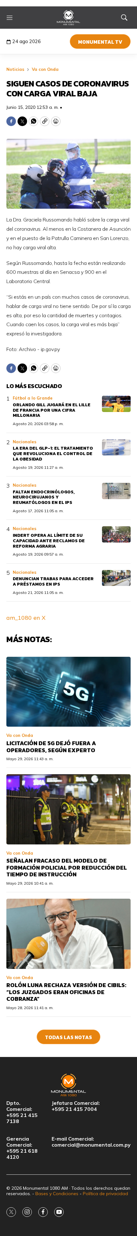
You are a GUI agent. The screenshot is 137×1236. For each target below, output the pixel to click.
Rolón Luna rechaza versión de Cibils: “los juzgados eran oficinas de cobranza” (66, 992)
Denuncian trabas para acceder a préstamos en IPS (53, 581)
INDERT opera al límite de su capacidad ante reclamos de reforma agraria (49, 541)
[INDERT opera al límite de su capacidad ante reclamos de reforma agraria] (116, 534)
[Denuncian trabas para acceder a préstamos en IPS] (116, 578)
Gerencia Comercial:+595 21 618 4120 (22, 1148)
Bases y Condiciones (56, 1193)
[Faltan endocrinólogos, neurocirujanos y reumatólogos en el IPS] (116, 491)
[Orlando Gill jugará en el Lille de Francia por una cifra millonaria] (116, 404)
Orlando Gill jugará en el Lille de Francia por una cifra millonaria (51, 410)
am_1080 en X (26, 617)
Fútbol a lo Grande (33, 398)
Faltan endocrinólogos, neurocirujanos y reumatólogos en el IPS (44, 497)
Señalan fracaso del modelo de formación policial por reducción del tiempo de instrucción (66, 867)
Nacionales (24, 441)
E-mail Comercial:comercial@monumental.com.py (91, 1142)
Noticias (15, 69)
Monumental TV (100, 42)
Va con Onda (45, 69)
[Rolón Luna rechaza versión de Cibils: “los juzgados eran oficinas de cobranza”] (68, 934)
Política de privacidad (105, 1193)
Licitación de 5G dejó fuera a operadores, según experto (51, 746)
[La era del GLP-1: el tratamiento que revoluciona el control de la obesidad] (116, 447)
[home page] (69, 18)
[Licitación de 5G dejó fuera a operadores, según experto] (68, 692)
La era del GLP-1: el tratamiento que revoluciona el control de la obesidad (53, 453)
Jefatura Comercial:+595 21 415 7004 (76, 1106)
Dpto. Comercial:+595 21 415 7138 (22, 1112)
